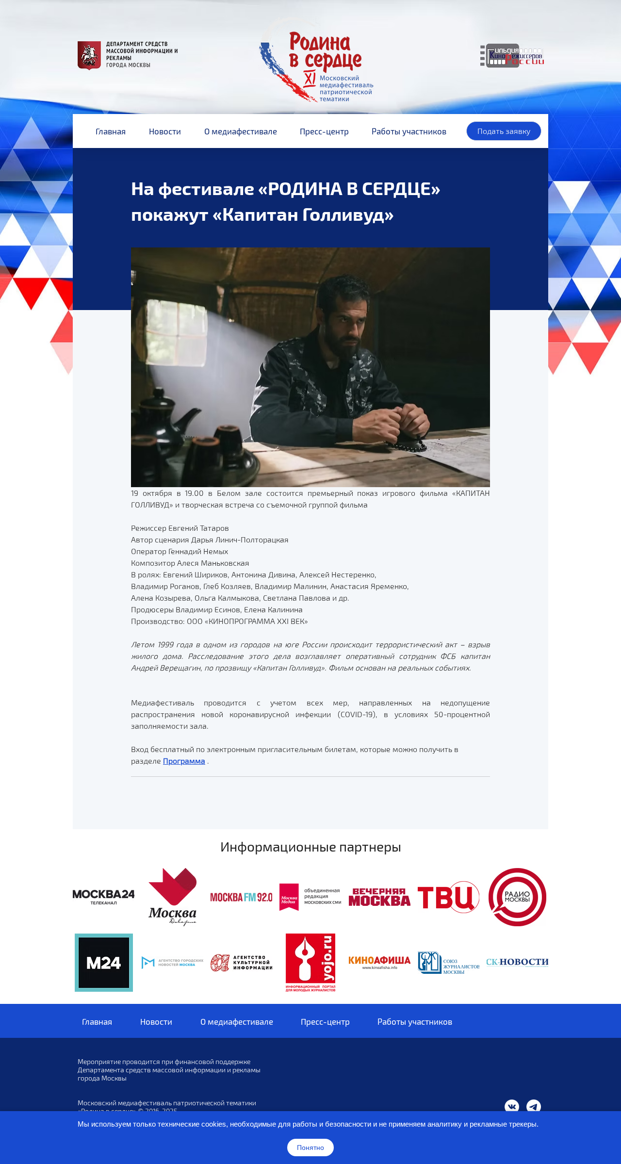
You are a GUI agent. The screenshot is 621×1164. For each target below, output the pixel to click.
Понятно (310, 1147)
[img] (103, 897)
